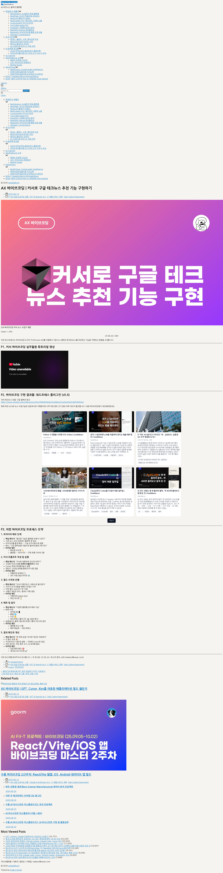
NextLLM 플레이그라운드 (20, 18)
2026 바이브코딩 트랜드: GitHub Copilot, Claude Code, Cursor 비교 (34, 841)
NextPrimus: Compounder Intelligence (26, 69)
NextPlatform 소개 (13, 58)
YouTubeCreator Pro (19, 25)
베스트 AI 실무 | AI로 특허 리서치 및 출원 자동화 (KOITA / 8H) (30, 857)
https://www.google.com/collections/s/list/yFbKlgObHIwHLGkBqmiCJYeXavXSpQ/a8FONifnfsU (42, 402)
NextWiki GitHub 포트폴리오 (22, 30)
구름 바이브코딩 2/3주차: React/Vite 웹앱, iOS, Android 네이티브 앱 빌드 (46, 774)
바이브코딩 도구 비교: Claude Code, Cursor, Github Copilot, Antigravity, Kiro (38, 855)
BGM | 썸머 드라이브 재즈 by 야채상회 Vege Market (27, 79)
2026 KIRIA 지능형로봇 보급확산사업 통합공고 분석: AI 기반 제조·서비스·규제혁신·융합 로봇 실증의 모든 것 (48, 846)
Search (26, 90)
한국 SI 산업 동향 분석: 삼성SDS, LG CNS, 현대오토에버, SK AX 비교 (33, 839)
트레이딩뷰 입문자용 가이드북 (22, 72)
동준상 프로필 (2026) (19, 60)
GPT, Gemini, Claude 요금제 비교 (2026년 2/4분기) (27, 836)
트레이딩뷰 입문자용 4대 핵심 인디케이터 (26, 74)
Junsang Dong (17, 662)
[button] (111, 88)
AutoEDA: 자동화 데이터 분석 (22, 28)
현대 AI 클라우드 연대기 (19, 44)
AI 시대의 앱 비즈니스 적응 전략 (22, 46)
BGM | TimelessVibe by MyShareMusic (22, 76)
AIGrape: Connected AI (20, 35)
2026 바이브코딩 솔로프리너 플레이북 (25, 51)
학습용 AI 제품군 (12, 11)
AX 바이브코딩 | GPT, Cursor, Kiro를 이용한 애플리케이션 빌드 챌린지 (44, 688)
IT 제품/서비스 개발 (55, 197)
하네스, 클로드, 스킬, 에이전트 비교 (24, 39)
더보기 (111, 520)
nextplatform (13, 183)
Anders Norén (16, 870)
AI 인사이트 (10, 37)
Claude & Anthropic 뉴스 (40, 782)
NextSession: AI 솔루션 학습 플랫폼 (24, 14)
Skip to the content (9, 2)
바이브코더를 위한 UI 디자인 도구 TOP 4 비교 (28, 53)
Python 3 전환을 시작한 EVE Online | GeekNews (63, 435)
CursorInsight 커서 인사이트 (21, 23)
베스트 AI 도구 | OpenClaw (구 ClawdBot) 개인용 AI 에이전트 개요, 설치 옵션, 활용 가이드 (42, 853)
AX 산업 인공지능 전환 (19, 197)
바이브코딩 (19, 667)
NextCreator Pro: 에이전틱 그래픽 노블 (26, 21)
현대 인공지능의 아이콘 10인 (21, 42)
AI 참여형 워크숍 (12, 49)
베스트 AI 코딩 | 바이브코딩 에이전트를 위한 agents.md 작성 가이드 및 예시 (36, 850)
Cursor (11, 667)
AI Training (10, 55)
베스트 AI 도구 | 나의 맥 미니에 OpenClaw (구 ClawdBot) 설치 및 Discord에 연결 (38, 848)
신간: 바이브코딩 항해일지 (20, 62)
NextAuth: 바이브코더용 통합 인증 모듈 (26, 32)
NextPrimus (11, 67)
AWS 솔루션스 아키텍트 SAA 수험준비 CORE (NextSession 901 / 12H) (35, 843)
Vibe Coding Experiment (74, 197)
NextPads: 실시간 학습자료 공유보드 (24, 16)
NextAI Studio (16, 65)
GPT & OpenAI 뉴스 (38, 197)
